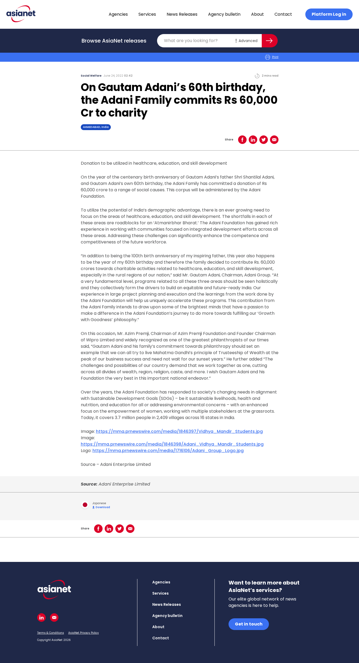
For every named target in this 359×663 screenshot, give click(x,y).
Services (147, 14)
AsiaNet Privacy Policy (83, 633)
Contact (283, 14)
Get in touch (249, 624)
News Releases (182, 14)
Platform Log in (329, 14)
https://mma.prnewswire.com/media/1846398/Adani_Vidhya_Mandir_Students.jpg (172, 444)
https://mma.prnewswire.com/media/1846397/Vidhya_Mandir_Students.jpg (179, 431)
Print (275, 57)
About (257, 14)
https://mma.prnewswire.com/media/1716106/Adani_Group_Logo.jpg (168, 450)
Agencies (118, 14)
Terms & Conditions (50, 633)
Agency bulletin (224, 14)
